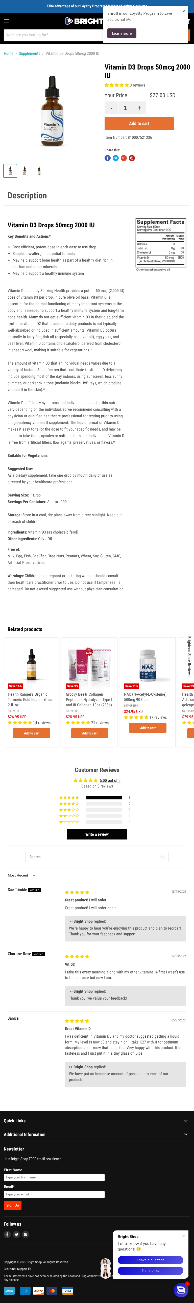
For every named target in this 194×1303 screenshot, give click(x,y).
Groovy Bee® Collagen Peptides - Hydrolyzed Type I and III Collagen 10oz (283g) (89, 699)
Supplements (29, 53)
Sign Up (12, 1205)
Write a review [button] (97, 834)
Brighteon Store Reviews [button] (189, 656)
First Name (13, 1170)
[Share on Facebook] (108, 158)
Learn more (122, 33)
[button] (117, 85)
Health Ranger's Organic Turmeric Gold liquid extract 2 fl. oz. (30, 699)
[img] (77, 892)
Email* (9, 1187)
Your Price (116, 95)
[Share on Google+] (124, 158)
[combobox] (90, 35)
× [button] (184, 10)
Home (8, 53)
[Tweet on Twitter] (116, 158)
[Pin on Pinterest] (132, 158)
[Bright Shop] (97, 21)
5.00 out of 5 (110, 780)
